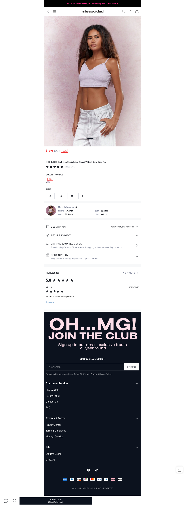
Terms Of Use (80, 374)
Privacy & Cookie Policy (101, 374)
